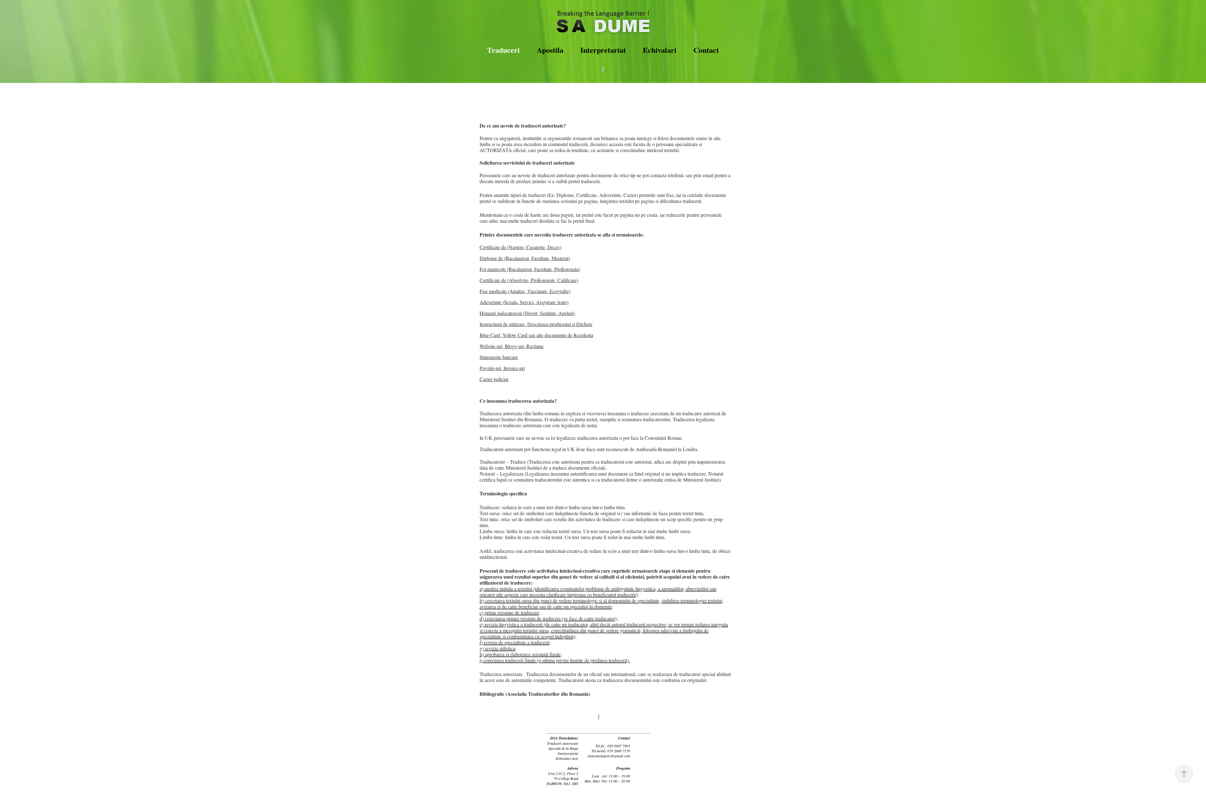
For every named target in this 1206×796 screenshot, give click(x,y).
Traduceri (503, 49)
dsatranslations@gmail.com (609, 755)
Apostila (550, 49)
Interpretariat (603, 49)
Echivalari (659, 49)
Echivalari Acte (567, 758)
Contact (706, 49)
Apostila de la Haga (563, 748)
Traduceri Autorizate (562, 743)
